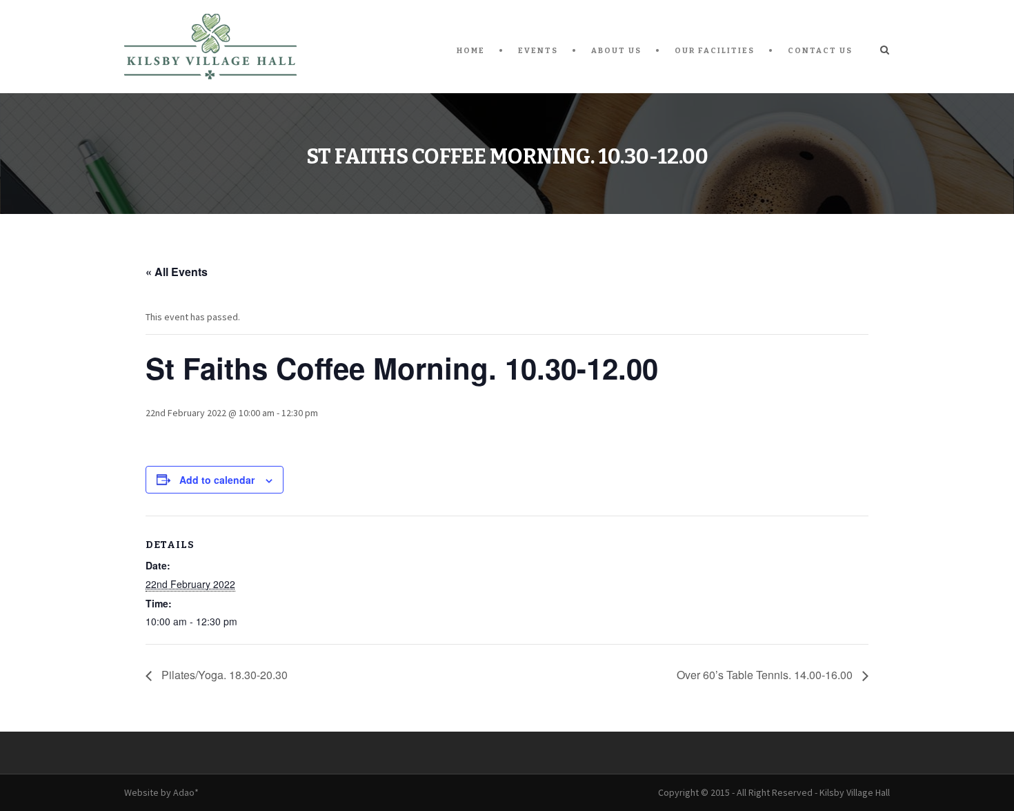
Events (538, 50)
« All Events (177, 272)
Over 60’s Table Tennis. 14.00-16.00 (766, 675)
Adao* (186, 792)
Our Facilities (715, 50)
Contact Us (820, 50)
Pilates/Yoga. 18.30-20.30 (223, 675)
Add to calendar (217, 480)
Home (471, 50)
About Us (616, 50)
